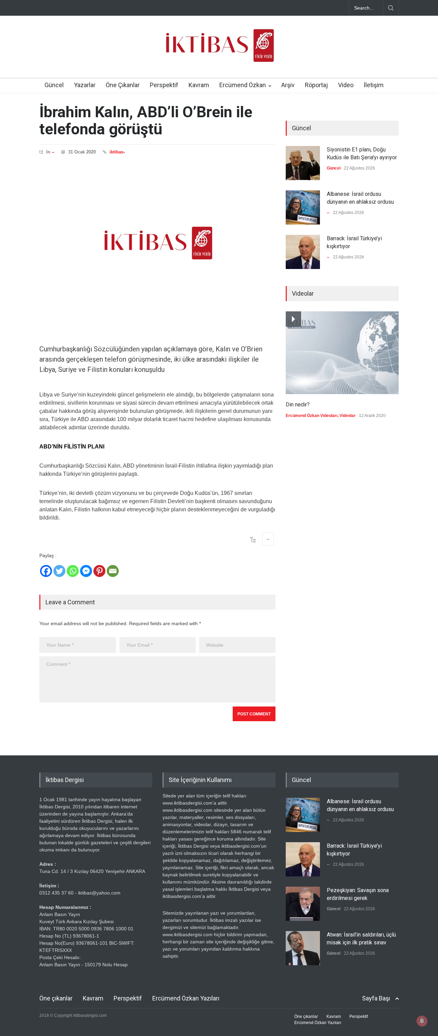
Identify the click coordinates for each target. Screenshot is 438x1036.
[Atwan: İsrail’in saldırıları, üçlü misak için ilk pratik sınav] (303, 948)
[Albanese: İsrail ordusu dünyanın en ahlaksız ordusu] (303, 207)
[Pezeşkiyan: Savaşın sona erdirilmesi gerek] (303, 904)
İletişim (374, 85)
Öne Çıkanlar (123, 85)
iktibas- (117, 151)
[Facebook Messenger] (86, 571)
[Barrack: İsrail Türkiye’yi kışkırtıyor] (303, 252)
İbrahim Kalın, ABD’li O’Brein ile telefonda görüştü (145, 120)
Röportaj (316, 85)
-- (53, 151)
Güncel (54, 85)
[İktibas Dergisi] (219, 51)
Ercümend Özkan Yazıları (185, 998)
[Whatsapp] (73, 571)
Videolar (347, 415)
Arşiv (288, 85)
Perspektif (164, 85)
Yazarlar (84, 85)
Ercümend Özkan (242, 85)
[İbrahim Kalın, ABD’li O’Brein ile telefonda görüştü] (157, 243)
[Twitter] (59, 571)
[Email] (113, 571)
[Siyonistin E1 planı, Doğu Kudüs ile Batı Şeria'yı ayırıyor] (303, 163)
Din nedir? (298, 404)
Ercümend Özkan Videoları (311, 415)
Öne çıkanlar (56, 998)
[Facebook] (46, 571)
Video (345, 85)
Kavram (199, 85)
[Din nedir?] (342, 352)
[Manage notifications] (421, 1020)
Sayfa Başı (376, 998)
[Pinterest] (99, 571)
